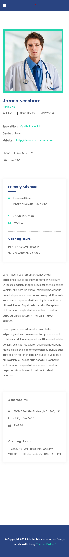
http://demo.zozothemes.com (34, 140)
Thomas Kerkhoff (46, 544)
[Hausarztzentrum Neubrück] (36, 5)
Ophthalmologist (30, 126)
